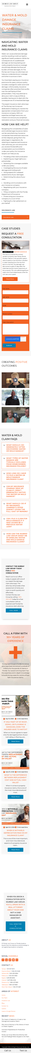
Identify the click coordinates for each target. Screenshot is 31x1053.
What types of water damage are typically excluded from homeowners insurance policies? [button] (17, 462)
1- (10, 969)
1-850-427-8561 (14, 982)
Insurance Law (8, 217)
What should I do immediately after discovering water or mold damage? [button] (15, 448)
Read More (10, 279)
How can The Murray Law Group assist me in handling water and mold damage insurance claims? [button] (16, 538)
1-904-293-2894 (13, 973)
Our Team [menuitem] (4, 998)
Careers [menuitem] (4, 1008)
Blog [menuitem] (3, 1003)
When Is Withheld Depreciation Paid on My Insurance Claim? (15, 832)
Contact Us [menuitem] (5, 1006)
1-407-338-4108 (11, 980)
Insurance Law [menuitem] (6, 1000)
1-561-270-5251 (17, 987)
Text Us (23, 1050)
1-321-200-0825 (13, 975)
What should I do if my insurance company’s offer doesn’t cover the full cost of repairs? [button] (17, 507)
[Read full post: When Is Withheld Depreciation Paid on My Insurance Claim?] (15, 814)
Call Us (7, 1050)
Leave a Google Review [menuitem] (8, 1011)
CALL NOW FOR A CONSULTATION (16, 926)
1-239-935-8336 (10, 978)
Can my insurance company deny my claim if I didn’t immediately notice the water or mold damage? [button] (16, 491)
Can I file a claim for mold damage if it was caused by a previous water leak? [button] (16, 523)
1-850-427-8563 (13, 984)
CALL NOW (14, 610)
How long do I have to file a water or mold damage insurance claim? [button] (16, 476)
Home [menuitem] (3, 995)
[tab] (15, 448)
